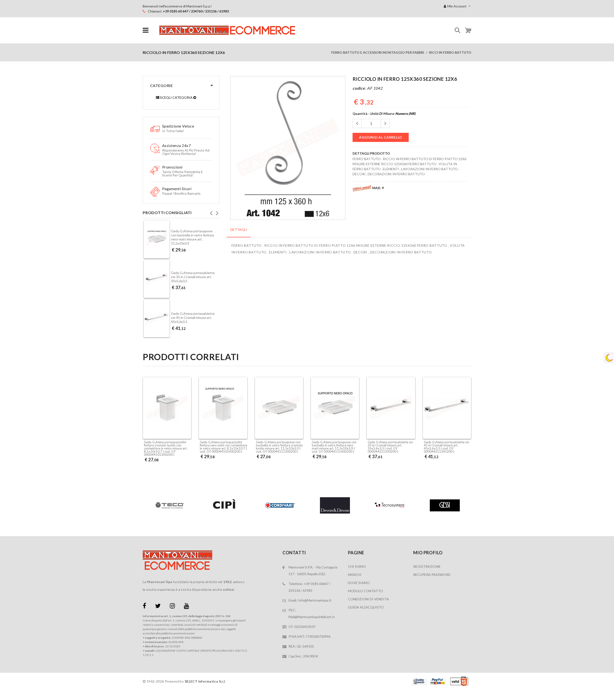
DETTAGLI (238, 230)
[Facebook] (144, 607)
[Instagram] (172, 607)
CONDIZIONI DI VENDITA (368, 599)
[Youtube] (186, 607)
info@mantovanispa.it (314, 600)
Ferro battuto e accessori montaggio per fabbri (377, 52)
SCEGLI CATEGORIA (176, 97)
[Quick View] (186, 426)
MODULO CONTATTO (365, 591)
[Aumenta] (385, 123)
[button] (457, 30)
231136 (294, 590)
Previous (211, 211)
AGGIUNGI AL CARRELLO (380, 137)
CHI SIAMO (357, 566)
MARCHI (354, 575)
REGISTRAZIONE (427, 566)
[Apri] (145, 30)
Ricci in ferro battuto (450, 52)
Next (217, 211)
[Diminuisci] (357, 123)
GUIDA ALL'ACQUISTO (366, 607)
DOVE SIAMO (359, 583)
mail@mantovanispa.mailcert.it (312, 617)
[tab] (239, 232)
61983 (307, 590)
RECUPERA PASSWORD (431, 575)
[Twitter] (158, 607)
